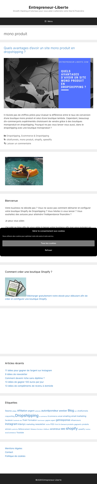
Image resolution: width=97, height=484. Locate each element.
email (60, 416)
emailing (67, 416)
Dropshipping (13, 136)
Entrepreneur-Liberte (48, 7)
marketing (30, 424)
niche (48, 424)
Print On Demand (61, 424)
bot (76, 411)
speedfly (47, 139)
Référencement (24, 429)
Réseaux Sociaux (37, 429)
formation (32, 420)
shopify (38, 139)
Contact (9, 452)
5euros (8, 410)
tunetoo (88, 429)
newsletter (40, 424)
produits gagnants (74, 424)
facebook (9, 420)
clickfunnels (13, 139)
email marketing (78, 416)
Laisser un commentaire (19, 143)
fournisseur (41, 420)
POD (52, 424)
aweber (63, 410)
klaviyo (22, 424)
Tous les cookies (48, 243)
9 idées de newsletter (16, 374)
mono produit (26, 139)
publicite (15, 429)
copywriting (10, 416)
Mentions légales (13, 448)
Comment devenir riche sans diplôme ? (25, 378)
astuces (38, 411)
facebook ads (17, 420)
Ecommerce (52, 416)
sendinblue (55, 429)
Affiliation (22, 410)
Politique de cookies (15, 456)
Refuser (48, 250)
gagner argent (50, 420)
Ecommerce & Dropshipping (35, 136)
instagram (11, 424)
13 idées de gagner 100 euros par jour (24, 382)
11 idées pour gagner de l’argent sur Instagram (28, 370)
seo (63, 428)
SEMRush (46, 429)
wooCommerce (10, 433)
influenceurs (76, 420)
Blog (71, 410)
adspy (14, 411)
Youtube (20, 432)
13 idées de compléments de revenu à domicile (29, 386)
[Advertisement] (48, 331)
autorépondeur (49, 410)
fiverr (25, 420)
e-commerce (43, 416)
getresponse (63, 420)
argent (31, 410)
